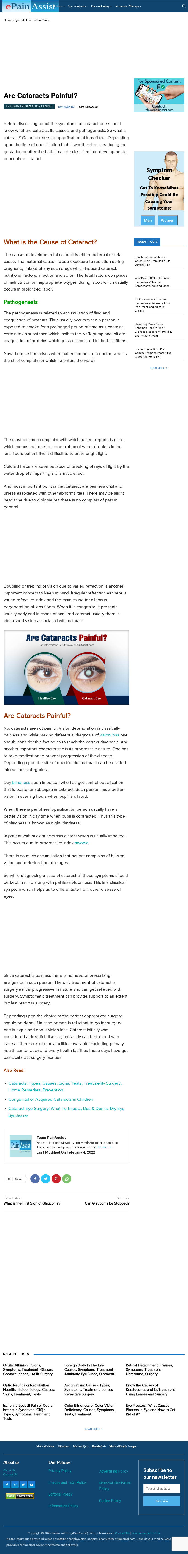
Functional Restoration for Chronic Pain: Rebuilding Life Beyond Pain (152, 261)
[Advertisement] (66, 57)
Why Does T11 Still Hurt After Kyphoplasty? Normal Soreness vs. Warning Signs (152, 282)
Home (7, 20)
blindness (21, 782)
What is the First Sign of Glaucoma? (32, 1203)
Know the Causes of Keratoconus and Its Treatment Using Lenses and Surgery (150, 1390)
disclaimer (104, 1147)
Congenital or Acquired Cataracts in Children (50, 1099)
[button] (184, 6)
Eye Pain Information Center (32, 20)
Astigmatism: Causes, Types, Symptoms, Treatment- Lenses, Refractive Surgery (89, 1390)
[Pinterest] (56, 1178)
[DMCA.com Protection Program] (18, 1498)
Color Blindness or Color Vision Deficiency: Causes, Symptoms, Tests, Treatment (89, 1410)
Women (167, 220)
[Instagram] (15, 1484)
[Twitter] (45, 1178)
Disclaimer (139, 1533)
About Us (9, 1470)
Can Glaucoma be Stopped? (107, 1203)
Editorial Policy (60, 1494)
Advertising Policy (113, 1471)
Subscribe (162, 1501)
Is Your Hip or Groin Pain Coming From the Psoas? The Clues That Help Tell (153, 353)
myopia (81, 843)
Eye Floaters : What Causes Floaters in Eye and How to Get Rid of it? (150, 1410)
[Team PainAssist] (21, 1146)
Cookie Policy (110, 1501)
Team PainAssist (87, 107)
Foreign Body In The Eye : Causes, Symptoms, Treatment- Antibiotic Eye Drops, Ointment (89, 1370)
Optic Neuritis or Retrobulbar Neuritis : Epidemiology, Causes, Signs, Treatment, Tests (29, 1390)
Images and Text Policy (67, 1482)
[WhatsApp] (66, 1178)
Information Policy (63, 1506)
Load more (157, 368)
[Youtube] (31, 1484)
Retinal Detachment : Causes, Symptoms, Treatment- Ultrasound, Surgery (149, 1370)
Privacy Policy (59, 1471)
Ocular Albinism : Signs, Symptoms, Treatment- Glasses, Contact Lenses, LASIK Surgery (28, 1370)
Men (148, 220)
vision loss (109, 735)
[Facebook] (35, 1178)
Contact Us (10, 1474)
